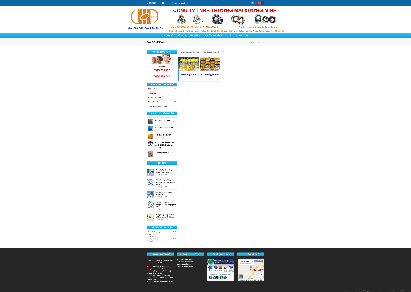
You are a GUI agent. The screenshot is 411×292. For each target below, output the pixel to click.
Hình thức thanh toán (185, 262)
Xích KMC (152, 93)
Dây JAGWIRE (154, 102)
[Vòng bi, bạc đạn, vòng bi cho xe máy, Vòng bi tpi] (150, 172)
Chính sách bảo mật (184, 264)
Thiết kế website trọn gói (350, 291)
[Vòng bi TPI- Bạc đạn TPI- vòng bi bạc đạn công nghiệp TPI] (150, 204)
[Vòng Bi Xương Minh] (205, 19)
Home (252, 42)
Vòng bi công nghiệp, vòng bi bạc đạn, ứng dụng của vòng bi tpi (166, 182)
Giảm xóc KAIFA (155, 97)
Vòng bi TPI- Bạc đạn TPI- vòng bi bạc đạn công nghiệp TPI (166, 204)
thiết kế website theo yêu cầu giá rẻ (382, 291)
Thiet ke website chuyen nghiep (402, 291)
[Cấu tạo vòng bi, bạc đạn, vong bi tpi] (150, 194)
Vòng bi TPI (153, 89)
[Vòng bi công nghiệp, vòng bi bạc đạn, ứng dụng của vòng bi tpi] (150, 182)
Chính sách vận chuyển (185, 266)
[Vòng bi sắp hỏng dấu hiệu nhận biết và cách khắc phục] (150, 217)
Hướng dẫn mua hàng (185, 259)
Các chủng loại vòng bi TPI (159, 106)
